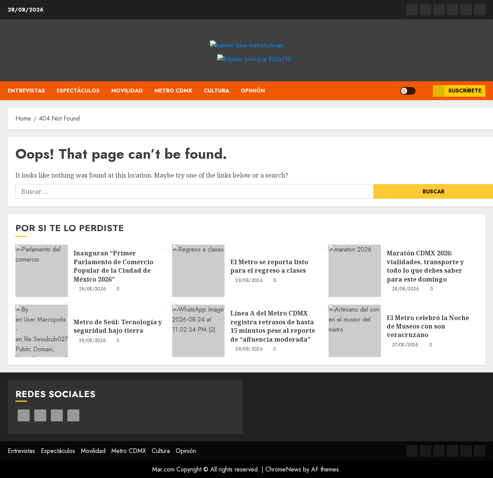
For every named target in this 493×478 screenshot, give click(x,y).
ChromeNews (283, 469)
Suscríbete (464, 90)
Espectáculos (78, 90)
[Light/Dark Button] (408, 91)
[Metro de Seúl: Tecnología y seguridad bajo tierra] (41, 331)
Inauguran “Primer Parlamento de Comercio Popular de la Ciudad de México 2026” (113, 266)
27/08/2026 (405, 345)
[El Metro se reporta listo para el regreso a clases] (198, 271)
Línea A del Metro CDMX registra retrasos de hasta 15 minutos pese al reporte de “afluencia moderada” (272, 326)
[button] (424, 90)
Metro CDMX (173, 90)
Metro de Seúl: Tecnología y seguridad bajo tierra (118, 326)
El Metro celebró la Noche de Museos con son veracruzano (428, 326)
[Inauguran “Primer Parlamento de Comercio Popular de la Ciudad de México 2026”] (41, 271)
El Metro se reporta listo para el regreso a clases (269, 266)
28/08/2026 (92, 289)
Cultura (216, 90)
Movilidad (127, 90)
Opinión (253, 90)
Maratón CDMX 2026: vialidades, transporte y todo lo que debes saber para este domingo (425, 266)
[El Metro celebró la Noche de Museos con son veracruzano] (355, 331)
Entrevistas (26, 90)
